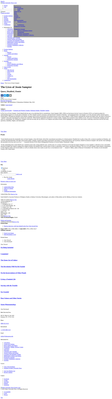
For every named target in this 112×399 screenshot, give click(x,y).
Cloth (3, 169)
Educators (9, 36)
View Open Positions (9, 366)
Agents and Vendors (12, 30)
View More (4, 131)
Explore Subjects (8, 49)
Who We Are (17, 7)
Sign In (2, 1)
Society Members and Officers (15, 64)
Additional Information (10, 191)
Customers (10, 34)
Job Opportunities (18, 20)
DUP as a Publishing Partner (25, 30)
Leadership (20, 8)
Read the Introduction (6, 100)
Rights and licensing (6, 220)
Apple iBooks (10, 178)
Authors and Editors (12, 53)
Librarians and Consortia (13, 37)
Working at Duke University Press (13, 368)
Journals (6, 55)
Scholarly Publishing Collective (26, 35)
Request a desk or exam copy (8, 181)
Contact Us (17, 17)
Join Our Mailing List (9, 371)
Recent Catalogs (8, 372)
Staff (19, 10)
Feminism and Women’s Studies (21, 110)
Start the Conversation (23, 33)
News (15, 14)
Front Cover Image (9, 233)
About (5, 68)
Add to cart (19, 174)
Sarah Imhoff (8, 105)
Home (2, 83)
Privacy (6, 394)
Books (5, 51)
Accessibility (7, 392)
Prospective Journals (19, 29)
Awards (16, 16)
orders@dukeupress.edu (7, 336)
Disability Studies (44, 110)
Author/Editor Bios (9, 187)
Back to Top (14, 194)
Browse (9, 52)
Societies (9, 46)
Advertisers (10, 29)
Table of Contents (8, 188)
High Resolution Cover (10, 234)
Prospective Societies (19, 26)
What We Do (17, 11)
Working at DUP (22, 21)
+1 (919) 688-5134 (5, 330)
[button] (2, 95)
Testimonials (21, 32)
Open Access (7, 67)
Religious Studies (35, 110)
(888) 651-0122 (5, 323)
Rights (5, 190)
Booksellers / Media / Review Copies (13, 347)
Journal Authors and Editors (14, 39)
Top (2, 397)
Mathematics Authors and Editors (15, 42)
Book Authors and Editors (10, 345)
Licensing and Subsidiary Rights (15, 40)
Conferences (21, 24)
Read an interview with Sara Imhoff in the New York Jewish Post (21, 226)
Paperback (5, 168)
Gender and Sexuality (6, 110)
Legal (5, 393)
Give (15, 19)
